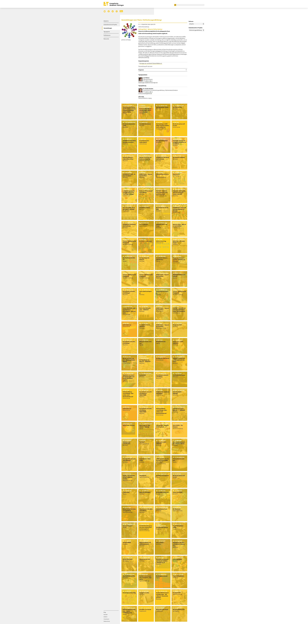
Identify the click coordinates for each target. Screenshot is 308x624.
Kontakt (105, 614)
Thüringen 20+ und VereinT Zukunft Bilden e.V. (150, 63)
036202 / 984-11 (148, 81)
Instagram (117, 11)
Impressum (106, 619)
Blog (121, 11)
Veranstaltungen (108, 28)
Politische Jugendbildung (195, 30)
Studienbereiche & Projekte (110, 24)
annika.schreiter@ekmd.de (145, 93)
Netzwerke (106, 38)
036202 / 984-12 (149, 92)
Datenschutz (107, 621)
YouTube (105, 11)
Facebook (109, 11)
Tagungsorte (107, 31)
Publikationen (107, 35)
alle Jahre (191, 24)
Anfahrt (105, 616)
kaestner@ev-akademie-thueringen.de (147, 82)
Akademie (106, 21)
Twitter (113, 11)
